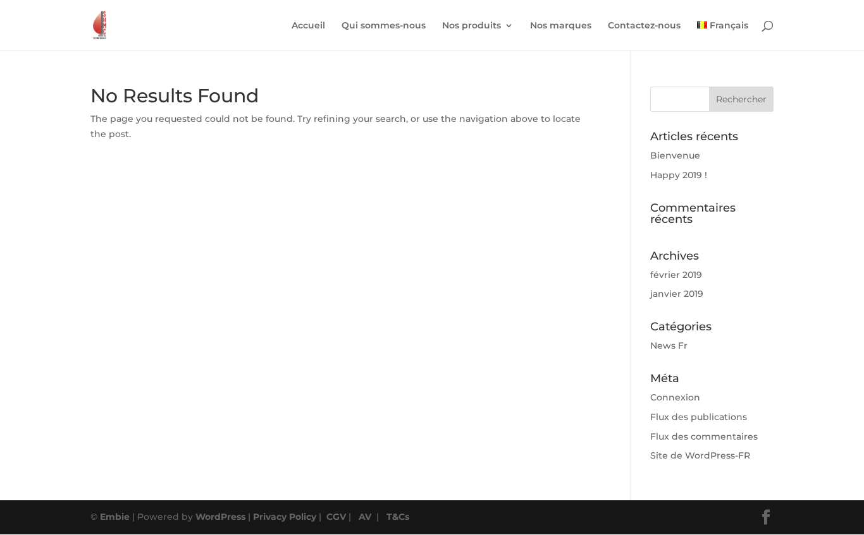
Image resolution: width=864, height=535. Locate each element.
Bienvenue (675, 155)
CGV (336, 516)
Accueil (308, 26)
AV (365, 516)
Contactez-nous (644, 26)
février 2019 (676, 274)
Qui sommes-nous (384, 26)
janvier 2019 (676, 293)
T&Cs (397, 516)
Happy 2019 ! (678, 175)
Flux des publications (698, 417)
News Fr (669, 345)
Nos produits (471, 26)
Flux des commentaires (704, 436)
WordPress (220, 516)
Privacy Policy (284, 516)
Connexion (675, 397)
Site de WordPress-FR (700, 455)
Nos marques (560, 26)
